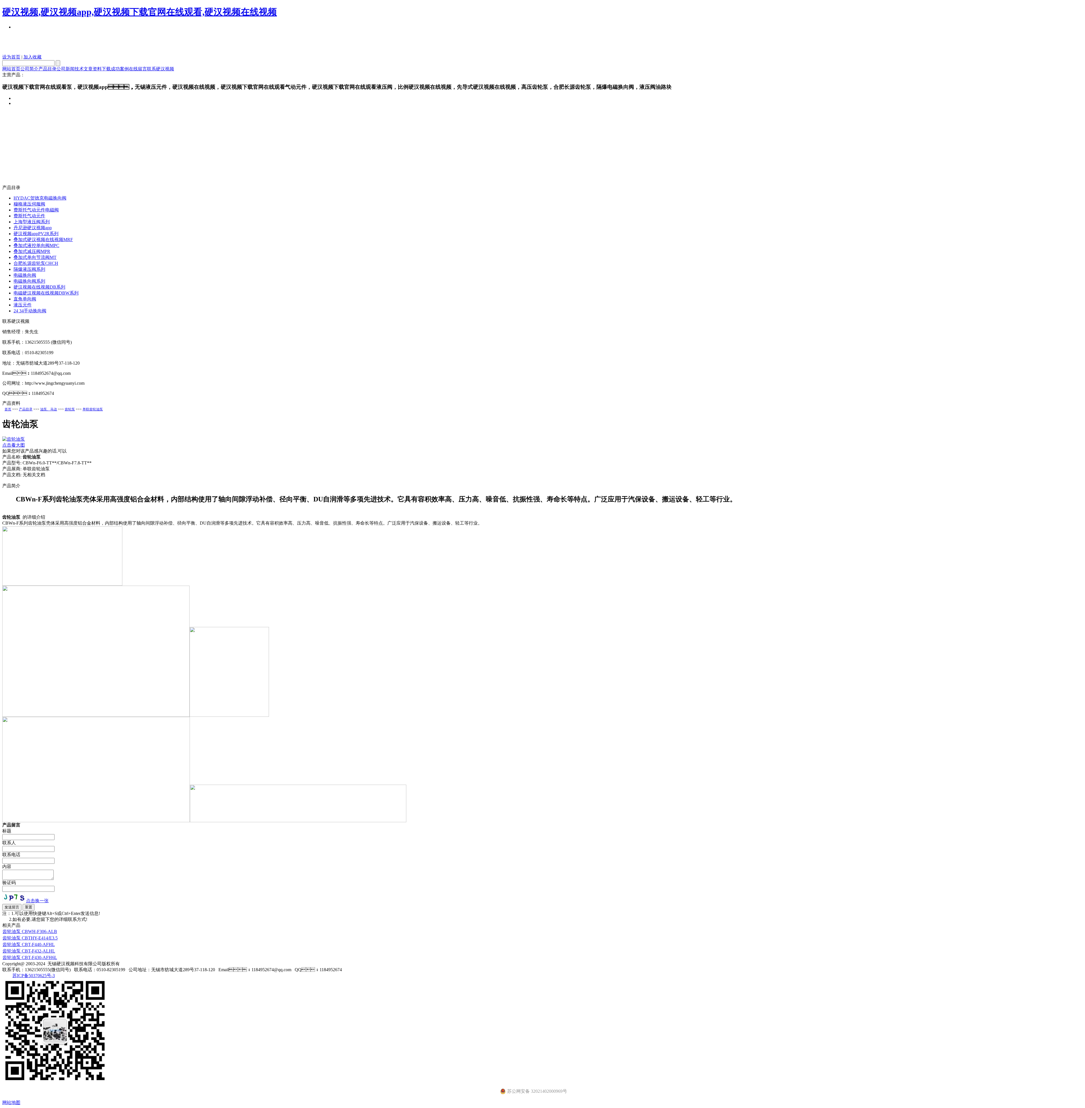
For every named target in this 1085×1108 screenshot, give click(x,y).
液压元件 (23, 304)
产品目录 (47, 68)
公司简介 (29, 68)
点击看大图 (13, 445)
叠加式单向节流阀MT (35, 257)
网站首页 (11, 68)
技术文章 (84, 68)
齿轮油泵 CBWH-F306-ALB (30, 931)
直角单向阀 (25, 299)
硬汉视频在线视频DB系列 (39, 287)
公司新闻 (66, 68)
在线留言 (138, 68)
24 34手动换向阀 (30, 310)
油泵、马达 (48, 409)
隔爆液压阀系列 (29, 269)
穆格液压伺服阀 (29, 204)
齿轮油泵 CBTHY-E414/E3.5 (30, 938)
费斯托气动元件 (29, 215)
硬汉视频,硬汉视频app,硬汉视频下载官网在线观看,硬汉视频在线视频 (139, 12)
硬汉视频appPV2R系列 (36, 233)
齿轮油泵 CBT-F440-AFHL (29, 944)
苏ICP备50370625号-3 (33, 975)
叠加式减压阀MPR (32, 251)
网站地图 (11, 1102)
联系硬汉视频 (160, 68)
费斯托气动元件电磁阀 (36, 209)
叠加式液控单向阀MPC (36, 245)
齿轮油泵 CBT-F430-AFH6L (30, 957)
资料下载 (102, 68)
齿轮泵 (70, 409)
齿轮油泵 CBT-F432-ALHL (29, 951)
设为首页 (11, 57)
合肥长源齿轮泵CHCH (36, 263)
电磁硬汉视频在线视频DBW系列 (46, 293)
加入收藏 (32, 57)
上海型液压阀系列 (32, 221)
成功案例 (120, 68)
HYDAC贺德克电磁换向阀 (40, 198)
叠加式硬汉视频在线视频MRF (43, 239)
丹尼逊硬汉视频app (33, 227)
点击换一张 (37, 900)
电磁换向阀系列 (29, 281)
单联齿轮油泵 (93, 409)
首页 (8, 409)
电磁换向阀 (25, 275)
